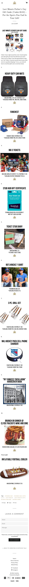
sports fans (17, 499)
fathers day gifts (20, 496)
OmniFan (16, 573)
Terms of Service (14, 560)
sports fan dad (6, 499)
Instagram (15, 570)
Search (14, 558)
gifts (2, 497)
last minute (9, 497)
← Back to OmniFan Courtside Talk (14, 548)
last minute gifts (19, 497)
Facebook (15, 568)
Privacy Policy (14, 562)
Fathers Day (9, 496)
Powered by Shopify (14, 575)
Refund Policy (14, 564)
